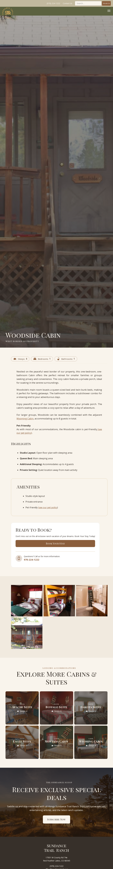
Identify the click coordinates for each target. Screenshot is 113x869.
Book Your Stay (55, 543)
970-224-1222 (31, 559)
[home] (7, 12)
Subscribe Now (56, 819)
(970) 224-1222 (53, 3)
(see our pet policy (47, 507)
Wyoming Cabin (25, 418)
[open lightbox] (26, 600)
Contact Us (67, 3)
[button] (109, 11)
